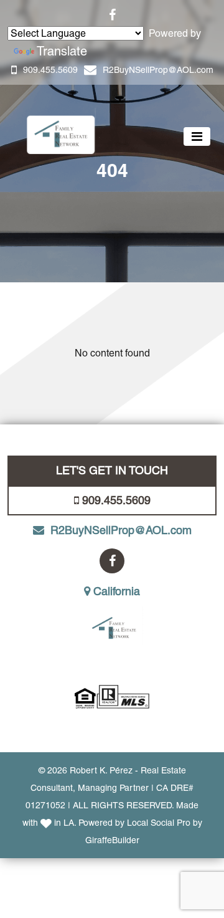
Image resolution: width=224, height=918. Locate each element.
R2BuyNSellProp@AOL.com (158, 70)
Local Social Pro (158, 823)
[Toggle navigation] (197, 136)
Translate (62, 51)
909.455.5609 (50, 70)
